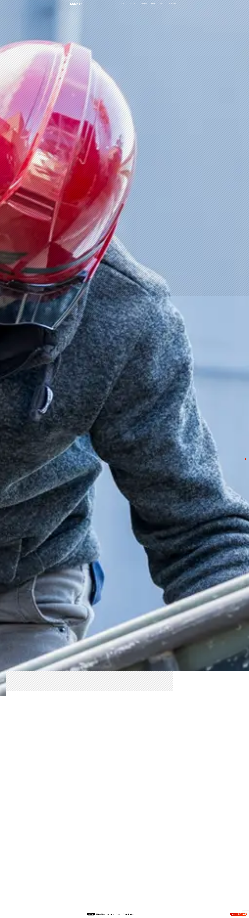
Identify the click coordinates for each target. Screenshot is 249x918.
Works (163, 4)
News (153, 4)
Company (143, 4)
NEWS (90, 914)
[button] (245, 459)
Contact (173, 4)
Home (122, 4)
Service (131, 4)
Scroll (2, 905)
